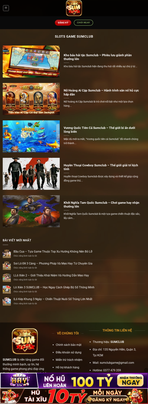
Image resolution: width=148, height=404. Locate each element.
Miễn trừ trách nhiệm (69, 360)
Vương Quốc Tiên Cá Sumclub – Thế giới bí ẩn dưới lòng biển (99, 130)
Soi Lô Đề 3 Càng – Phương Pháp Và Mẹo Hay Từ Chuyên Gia (53, 263)
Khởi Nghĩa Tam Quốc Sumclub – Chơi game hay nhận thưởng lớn (101, 204)
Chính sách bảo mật (68, 345)
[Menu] (6, 8)
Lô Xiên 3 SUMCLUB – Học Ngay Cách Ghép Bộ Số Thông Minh (54, 287)
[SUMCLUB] (74, 8)
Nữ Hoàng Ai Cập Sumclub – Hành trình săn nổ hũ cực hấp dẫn (101, 92)
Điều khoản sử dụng (68, 352)
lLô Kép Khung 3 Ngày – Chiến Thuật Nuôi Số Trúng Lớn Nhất (53, 299)
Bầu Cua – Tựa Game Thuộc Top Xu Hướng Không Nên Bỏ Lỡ (53, 251)
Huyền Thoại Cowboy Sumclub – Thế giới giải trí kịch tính (101, 167)
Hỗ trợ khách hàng (67, 367)
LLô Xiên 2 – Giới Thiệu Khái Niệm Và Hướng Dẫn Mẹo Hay (51, 275)
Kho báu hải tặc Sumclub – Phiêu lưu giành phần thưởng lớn (98, 57)
